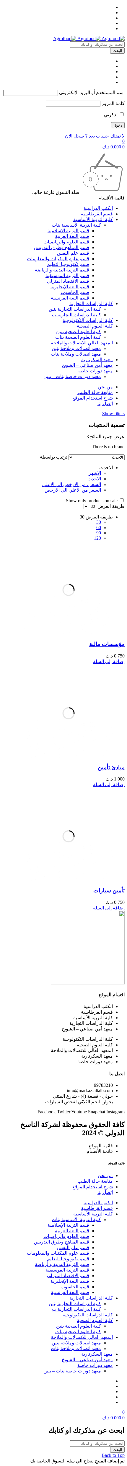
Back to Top (113, 1455)
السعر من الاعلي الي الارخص (73, 490)
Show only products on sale (92, 500)
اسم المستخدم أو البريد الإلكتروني (92, 92)
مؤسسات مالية (107, 644)
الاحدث (94, 478)
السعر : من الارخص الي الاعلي (71, 484)
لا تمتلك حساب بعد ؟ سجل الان (95, 135)
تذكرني (111, 114)
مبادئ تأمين (111, 767)
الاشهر (95, 473)
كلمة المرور (113, 103)
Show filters (113, 413)
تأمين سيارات (109, 890)
